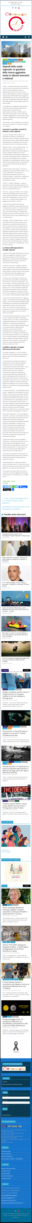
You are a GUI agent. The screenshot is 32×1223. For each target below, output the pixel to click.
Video (21, 979)
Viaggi (17, 801)
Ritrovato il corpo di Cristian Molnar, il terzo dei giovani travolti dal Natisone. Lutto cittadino (15, 634)
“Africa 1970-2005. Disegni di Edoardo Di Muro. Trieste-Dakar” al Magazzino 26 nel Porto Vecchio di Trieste (16, 948)
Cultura (5, 905)
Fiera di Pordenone (6, 1154)
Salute (23, 61)
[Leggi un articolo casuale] (29, 37)
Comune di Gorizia (6, 1178)
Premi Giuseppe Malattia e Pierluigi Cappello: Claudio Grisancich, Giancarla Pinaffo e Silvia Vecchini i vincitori (15, 910)
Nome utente (5, 1096)
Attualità (5, 59)
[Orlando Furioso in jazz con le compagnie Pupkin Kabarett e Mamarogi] (16, 518)
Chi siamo (4, 1081)
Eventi (9, 905)
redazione (16, 81)
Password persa (6, 1115)
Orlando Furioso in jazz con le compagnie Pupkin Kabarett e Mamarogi (15, 535)
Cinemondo (6, 979)
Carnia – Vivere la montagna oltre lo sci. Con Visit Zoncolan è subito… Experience (15, 500)
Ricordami (6, 1105)
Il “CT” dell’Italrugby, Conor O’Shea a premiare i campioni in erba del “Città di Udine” (15, 584)
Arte (4, 942)
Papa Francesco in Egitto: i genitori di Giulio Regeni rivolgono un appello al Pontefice (14, 559)
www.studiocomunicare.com (8, 1200)
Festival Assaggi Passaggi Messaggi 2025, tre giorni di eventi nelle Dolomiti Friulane (16, 659)
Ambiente (5, 761)
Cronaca (5, 689)
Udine (9, 63)
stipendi (13, 83)
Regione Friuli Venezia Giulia (8, 1168)
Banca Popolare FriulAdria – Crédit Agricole (12, 1159)
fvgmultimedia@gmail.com (8, 1198)
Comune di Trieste (6, 1171)
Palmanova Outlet (5, 1151)
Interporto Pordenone (6, 1156)
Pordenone (17, 61)
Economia (15, 59)
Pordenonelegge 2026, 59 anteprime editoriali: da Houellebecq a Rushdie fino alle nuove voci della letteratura (15, 1022)
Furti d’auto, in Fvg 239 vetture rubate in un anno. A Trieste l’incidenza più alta (15, 733)
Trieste (4, 63)
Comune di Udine (5, 1173)
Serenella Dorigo (16, 953)
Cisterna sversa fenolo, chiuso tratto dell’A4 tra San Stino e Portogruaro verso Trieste (15, 805)
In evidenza (5, 61)
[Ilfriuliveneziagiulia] (3, 37)
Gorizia (20, 59)
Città (10, 59)
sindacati (22, 81)
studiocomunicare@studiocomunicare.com (12, 1203)
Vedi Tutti (27, 670)
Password (4, 1100)
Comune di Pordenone (7, 1176)
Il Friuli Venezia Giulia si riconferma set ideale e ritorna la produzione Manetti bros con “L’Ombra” (16, 985)
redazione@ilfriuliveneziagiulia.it (9, 1195)
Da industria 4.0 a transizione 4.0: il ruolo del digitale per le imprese (15, 508)
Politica (11, 61)
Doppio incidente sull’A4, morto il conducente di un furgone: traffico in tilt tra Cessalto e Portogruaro (16, 695)
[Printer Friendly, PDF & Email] (9, 481)
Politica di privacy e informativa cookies (12, 1084)
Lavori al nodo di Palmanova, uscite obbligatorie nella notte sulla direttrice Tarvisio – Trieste (15, 609)
